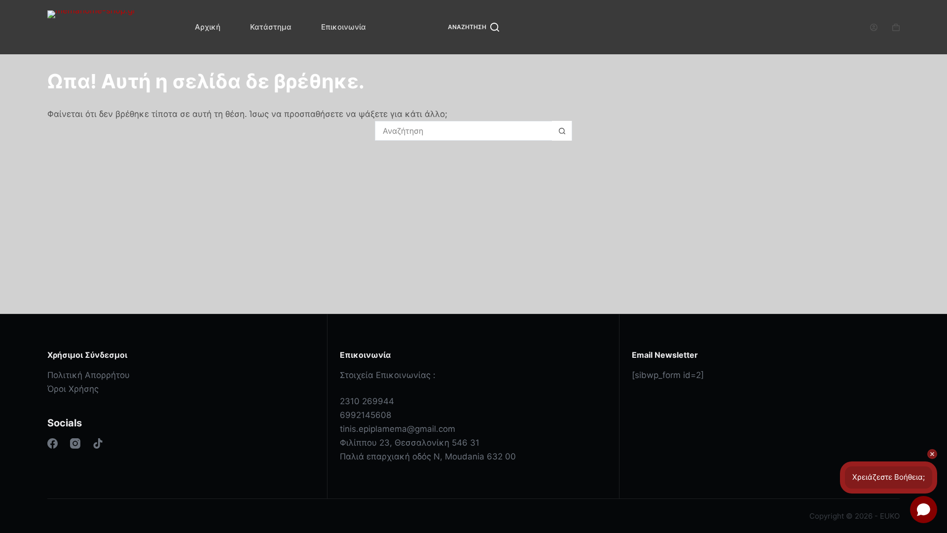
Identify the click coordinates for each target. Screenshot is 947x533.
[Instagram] (75, 443)
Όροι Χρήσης (73, 389)
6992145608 (365, 415)
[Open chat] (923, 509)
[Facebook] (52, 443)
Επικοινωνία (343, 27)
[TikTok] (98, 443)
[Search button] (562, 131)
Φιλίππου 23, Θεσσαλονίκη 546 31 (409, 443)
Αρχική (207, 27)
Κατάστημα (270, 27)
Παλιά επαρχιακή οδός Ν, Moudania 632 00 (428, 456)
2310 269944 (367, 401)
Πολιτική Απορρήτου (88, 375)
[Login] (873, 27)
